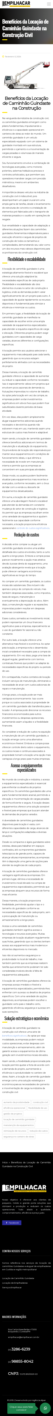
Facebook (13, 1223)
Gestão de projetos (13, 1114)
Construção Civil (40, 1102)
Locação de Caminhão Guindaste (18, 1278)
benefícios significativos (14, 1035)
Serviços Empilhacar (12, 1287)
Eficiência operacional (14, 1108)
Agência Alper (39, 1400)
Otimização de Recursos (15, 1131)
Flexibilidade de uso (37, 1108)
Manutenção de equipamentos (19, 1125)
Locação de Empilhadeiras (15, 1283)
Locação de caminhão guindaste (19, 1119)
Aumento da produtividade (16, 1102)
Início (5, 1162)
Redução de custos (39, 1131)
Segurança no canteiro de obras (19, 1136)
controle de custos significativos (32, 528)
